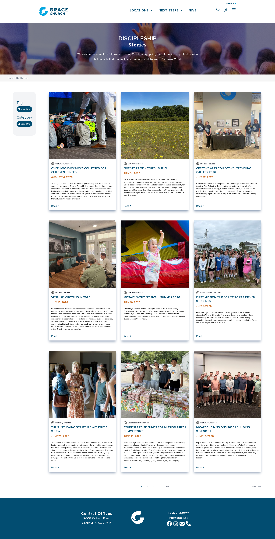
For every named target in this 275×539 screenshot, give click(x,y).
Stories (24, 78)
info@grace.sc (178, 517)
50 (167, 486)
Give (193, 10)
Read (54, 206)
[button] (218, 9)
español (230, 3)
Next (253, 486)
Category (24, 117)
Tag (20, 102)
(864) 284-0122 (178, 513)
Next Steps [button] (169, 10)
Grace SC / (13, 78)
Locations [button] (139, 10)
